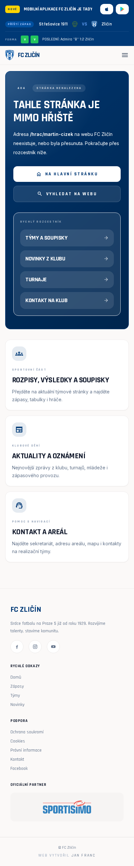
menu (125, 55)
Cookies (17, 741)
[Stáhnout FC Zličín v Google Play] (122, 9)
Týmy (15, 695)
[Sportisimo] (67, 807)
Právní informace (26, 750)
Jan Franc (84, 855)
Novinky (17, 705)
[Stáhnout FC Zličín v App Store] (106, 9)
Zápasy (17, 686)
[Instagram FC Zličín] (35, 646)
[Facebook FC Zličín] (16, 646)
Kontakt (17, 759)
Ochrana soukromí (27, 732)
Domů (15, 677)
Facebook (19, 768)
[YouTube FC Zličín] (53, 646)
